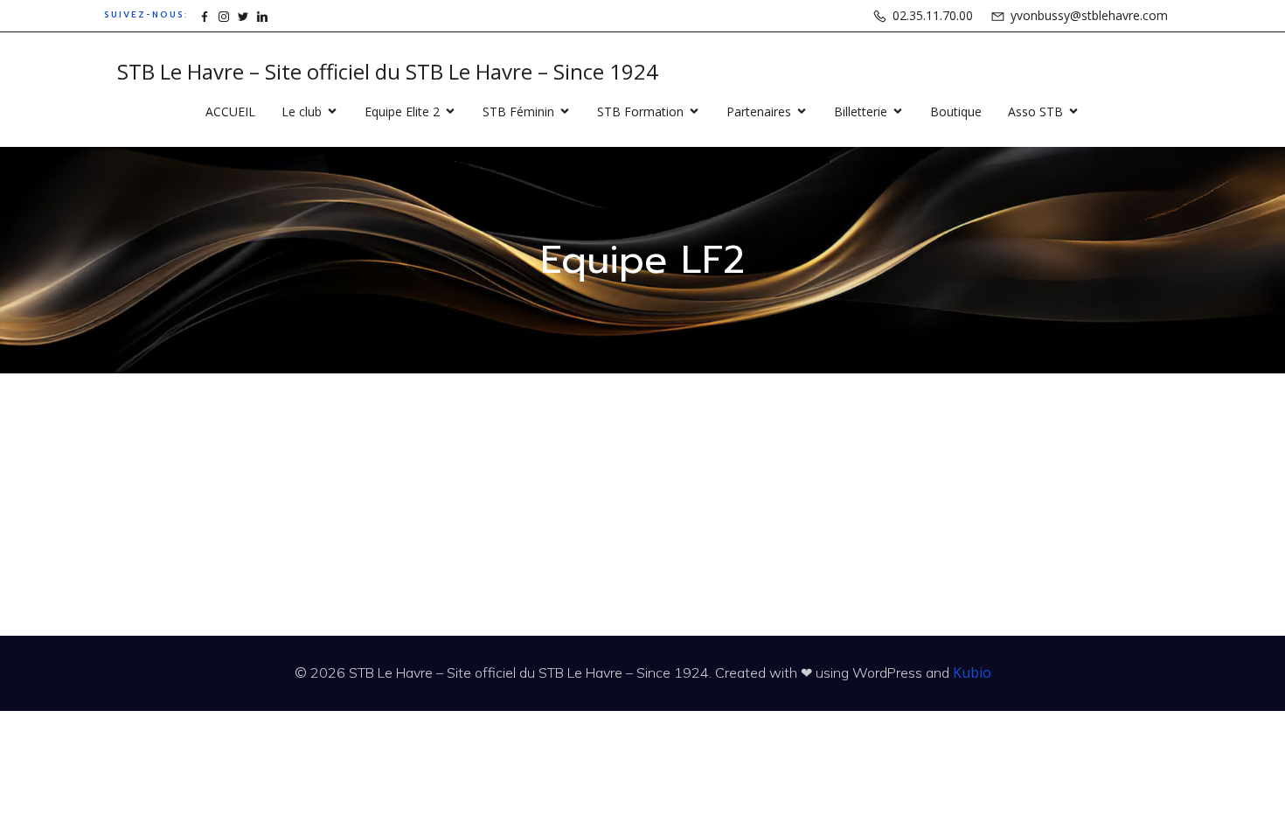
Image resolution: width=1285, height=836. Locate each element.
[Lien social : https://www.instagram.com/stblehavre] (223, 15)
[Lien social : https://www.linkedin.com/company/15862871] (262, 15)
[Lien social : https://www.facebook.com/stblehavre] (204, 15)
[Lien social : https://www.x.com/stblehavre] (243, 15)
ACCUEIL (230, 111)
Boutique (956, 111)
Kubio (972, 672)
